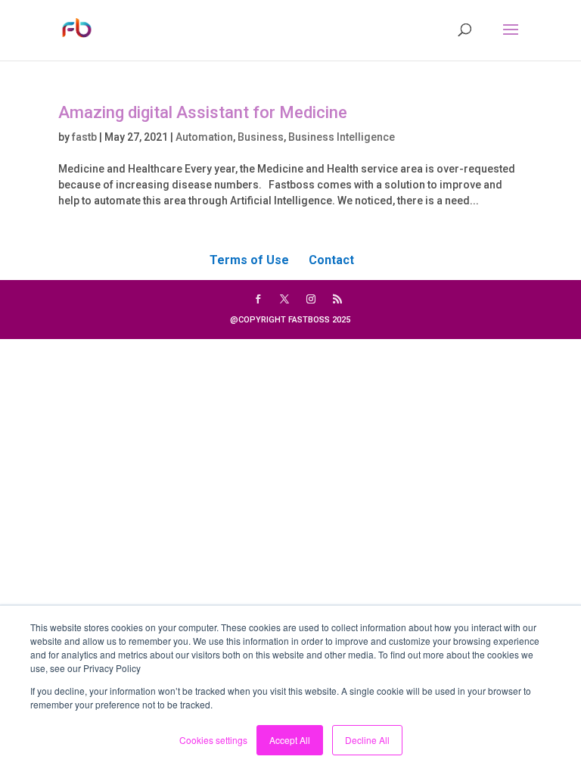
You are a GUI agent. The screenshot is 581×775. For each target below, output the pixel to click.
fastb (84, 137)
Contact (331, 260)
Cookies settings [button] (213, 739)
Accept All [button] (289, 739)
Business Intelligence (341, 137)
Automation (204, 137)
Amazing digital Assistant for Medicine (202, 112)
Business (261, 137)
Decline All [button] (367, 739)
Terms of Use (249, 260)
